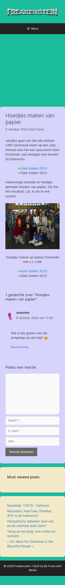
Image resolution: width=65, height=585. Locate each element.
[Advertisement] (32, 68)
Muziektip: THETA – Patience (28, 505)
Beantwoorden (20, 347)
